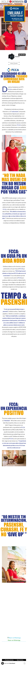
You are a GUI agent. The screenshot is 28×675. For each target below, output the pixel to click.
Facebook (25, 1)
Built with (9, 663)
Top (24, 663)
